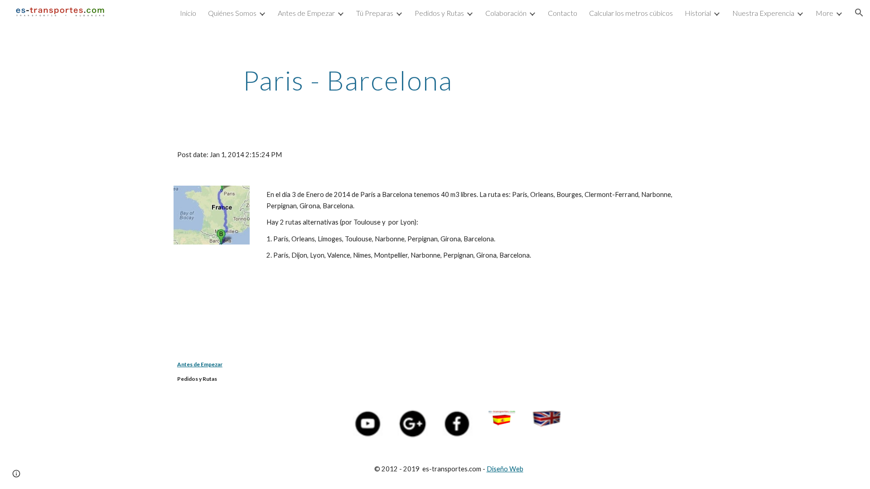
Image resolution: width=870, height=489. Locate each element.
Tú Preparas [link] (374, 13)
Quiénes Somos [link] (232, 13)
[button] (859, 13)
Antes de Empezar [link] (306, 13)
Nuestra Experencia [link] (763, 13)
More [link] (824, 13)
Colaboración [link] (506, 13)
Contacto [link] (562, 13)
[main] (348, 80)
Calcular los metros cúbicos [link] (631, 13)
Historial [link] (698, 13)
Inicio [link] (188, 13)
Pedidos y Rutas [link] (439, 13)
